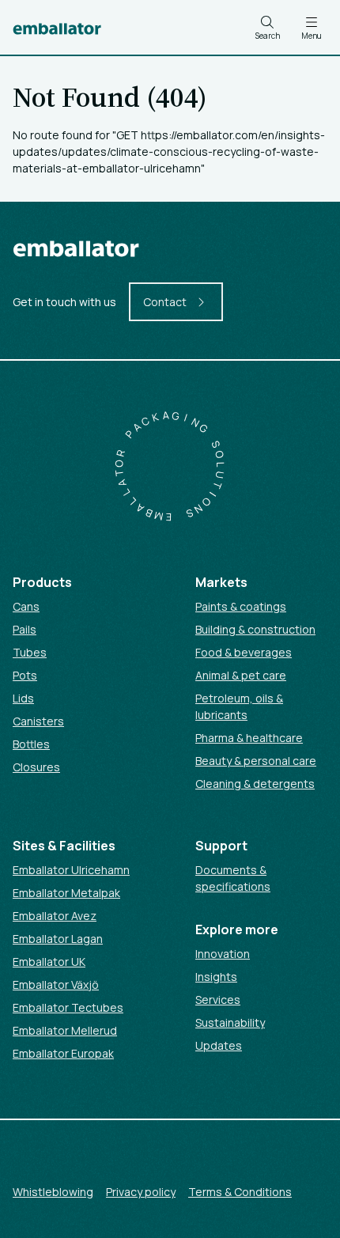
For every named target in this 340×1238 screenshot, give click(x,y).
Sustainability (230, 1022)
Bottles (31, 744)
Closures (36, 766)
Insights (216, 976)
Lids (23, 698)
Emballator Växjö (56, 984)
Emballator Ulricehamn (71, 869)
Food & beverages (243, 652)
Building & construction (255, 629)
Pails (24, 629)
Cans (26, 606)
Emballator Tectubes (68, 1007)
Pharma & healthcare (249, 737)
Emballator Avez (54, 915)
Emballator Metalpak (66, 892)
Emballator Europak (63, 1053)
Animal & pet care (240, 675)
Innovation (222, 953)
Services (217, 999)
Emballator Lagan (58, 938)
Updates (218, 1045)
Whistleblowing (53, 1191)
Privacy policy (141, 1191)
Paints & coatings (240, 606)
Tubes (30, 652)
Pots (25, 675)
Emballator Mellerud (65, 1030)
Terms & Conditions (240, 1191)
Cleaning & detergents (255, 783)
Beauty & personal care (255, 760)
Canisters (38, 721)
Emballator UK (49, 961)
